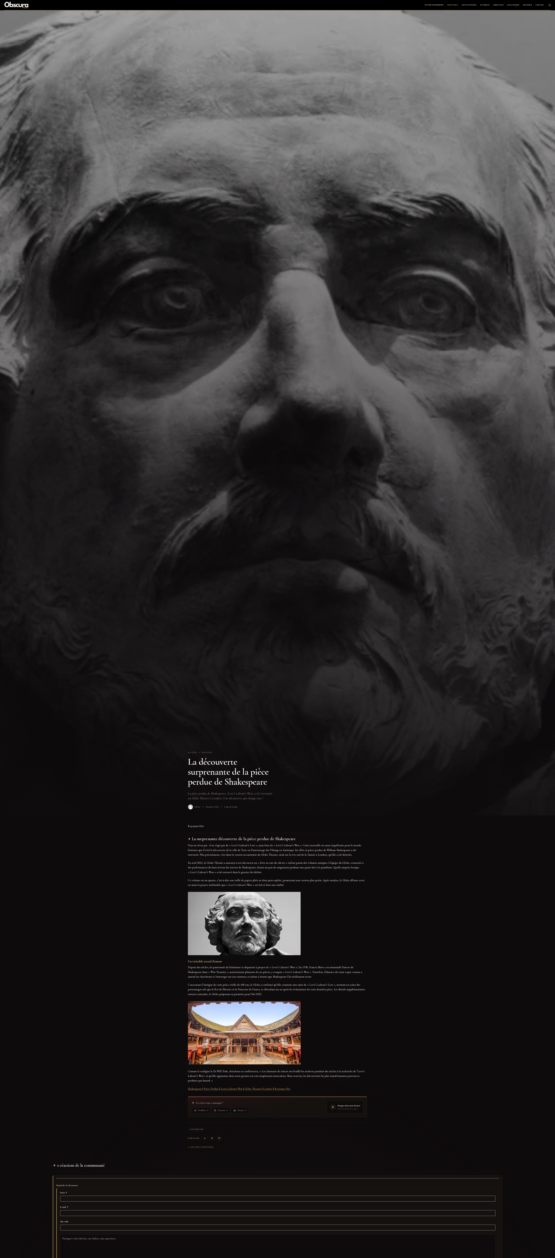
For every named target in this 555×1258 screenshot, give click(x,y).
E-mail (64, 1207)
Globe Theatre (253, 1088)
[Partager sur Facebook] (205, 1138)
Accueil (192, 752)
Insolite (498, 5)
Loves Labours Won (232, 1088)
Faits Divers (469, 5)
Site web (64, 1221)
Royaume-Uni (282, 1088)
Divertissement (434, 5)
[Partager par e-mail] (219, 1138)
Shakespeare (195, 1088)
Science (485, 5)
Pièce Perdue (211, 1088)
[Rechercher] (549, 5)
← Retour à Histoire (200, 1147)
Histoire (452, 5)
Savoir (540, 5)
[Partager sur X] (212, 1138)
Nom (63, 1192)
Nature (527, 5)
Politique (513, 5)
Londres (267, 1088)
